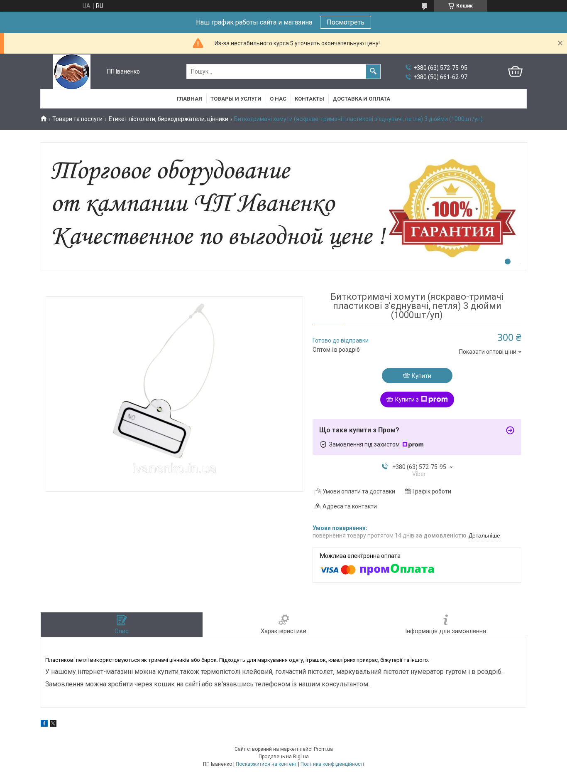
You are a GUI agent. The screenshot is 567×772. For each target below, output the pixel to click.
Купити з (407, 399)
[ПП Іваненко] (71, 71)
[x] (53, 724)
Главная (189, 99)
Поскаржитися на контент (266, 764)
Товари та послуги (77, 119)
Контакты (309, 99)
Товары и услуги (236, 99)
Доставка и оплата (361, 99)
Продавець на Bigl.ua (284, 757)
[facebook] (44, 724)
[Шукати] (373, 71)
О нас (278, 99)
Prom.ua (323, 749)
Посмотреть (345, 22)
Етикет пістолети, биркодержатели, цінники (168, 119)
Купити (421, 375)
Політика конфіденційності (332, 764)
